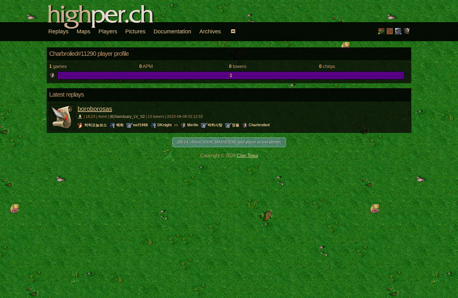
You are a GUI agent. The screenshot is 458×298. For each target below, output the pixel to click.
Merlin (192, 125)
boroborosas (95, 108)
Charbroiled (259, 125)
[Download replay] (80, 116)
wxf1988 (140, 125)
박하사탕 (215, 125)
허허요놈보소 (95, 125)
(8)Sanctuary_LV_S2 (127, 116)
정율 (235, 125)
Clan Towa (247, 155)
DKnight (164, 125)
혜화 (120, 125)
